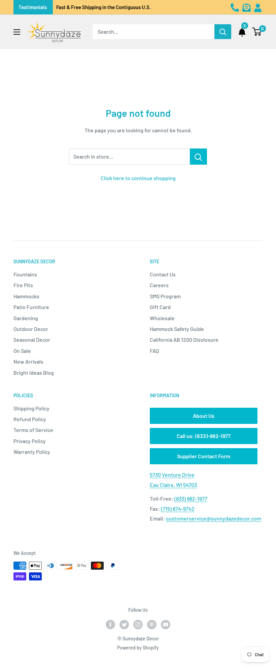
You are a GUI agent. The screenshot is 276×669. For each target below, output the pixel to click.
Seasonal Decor (31, 339)
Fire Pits (23, 285)
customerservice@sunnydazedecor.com (213, 518)
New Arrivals (28, 361)
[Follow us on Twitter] (124, 624)
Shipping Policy (31, 408)
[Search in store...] (198, 156)
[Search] (222, 31)
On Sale (22, 350)
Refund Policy (29, 419)
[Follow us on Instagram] (138, 624)
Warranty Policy (31, 451)
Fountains (25, 274)
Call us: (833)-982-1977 (204, 436)
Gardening (25, 318)
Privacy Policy (29, 441)
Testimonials (33, 7)
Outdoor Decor (30, 329)
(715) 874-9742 (178, 508)
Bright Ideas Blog (33, 372)
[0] (257, 32)
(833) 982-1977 (190, 498)
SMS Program (165, 296)
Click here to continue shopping (138, 178)
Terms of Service (33, 430)
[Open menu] (16, 32)
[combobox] (153, 31)
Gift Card (160, 307)
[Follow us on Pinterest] (152, 624)
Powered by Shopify (138, 647)
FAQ (154, 350)
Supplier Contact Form (203, 456)
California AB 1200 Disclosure (184, 339)
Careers (159, 285)
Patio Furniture (31, 307)
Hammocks (26, 296)
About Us (203, 415)
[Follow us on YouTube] (165, 624)
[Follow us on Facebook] (110, 624)
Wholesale (162, 318)
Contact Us (163, 274)
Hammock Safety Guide (177, 329)
